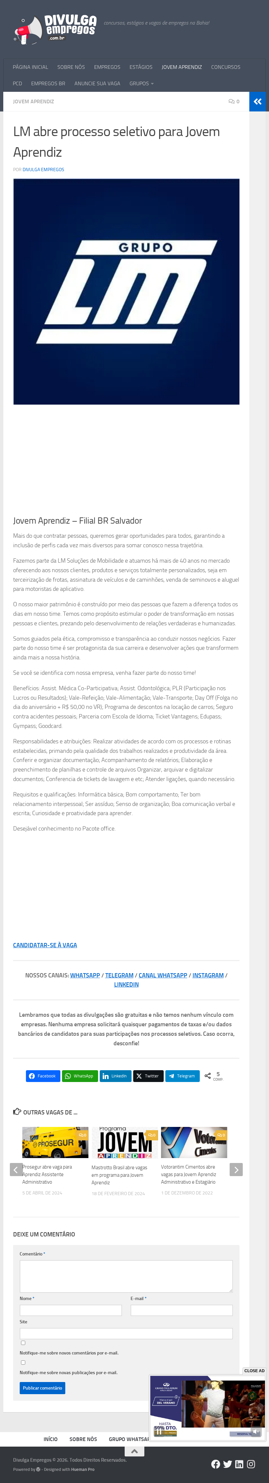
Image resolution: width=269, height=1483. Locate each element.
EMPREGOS (107, 67)
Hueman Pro (82, 1469)
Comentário (32, 1254)
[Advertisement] (126, 460)
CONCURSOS (225, 67)
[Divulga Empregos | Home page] (55, 29)
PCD (17, 83)
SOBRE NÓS (71, 67)
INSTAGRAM (208, 975)
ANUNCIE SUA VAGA (97, 83)
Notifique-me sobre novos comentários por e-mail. (69, 1353)
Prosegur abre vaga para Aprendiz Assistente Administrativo (47, 1174)
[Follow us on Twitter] (227, 1464)
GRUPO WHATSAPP (131, 1439)
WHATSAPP (85, 975)
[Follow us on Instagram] (251, 1464)
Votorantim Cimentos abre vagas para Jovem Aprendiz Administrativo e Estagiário (188, 1174)
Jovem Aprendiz (33, 101)
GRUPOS (139, 83)
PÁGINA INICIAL (30, 67)
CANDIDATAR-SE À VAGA (45, 945)
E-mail (139, 1298)
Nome (27, 1298)
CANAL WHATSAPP (163, 975)
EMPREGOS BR (48, 83)
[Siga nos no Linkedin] (239, 1464)
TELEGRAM (119, 975)
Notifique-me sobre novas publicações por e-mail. (68, 1372)
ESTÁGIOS (141, 67)
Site (23, 1322)
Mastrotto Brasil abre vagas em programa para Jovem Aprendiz (119, 1175)
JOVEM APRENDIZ (182, 67)
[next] (236, 1169)
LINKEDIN (126, 984)
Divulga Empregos (43, 169)
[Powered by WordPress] (38, 1469)
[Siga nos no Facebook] (215, 1464)
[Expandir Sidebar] (257, 101)
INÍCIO (51, 1439)
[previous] (16, 1169)
